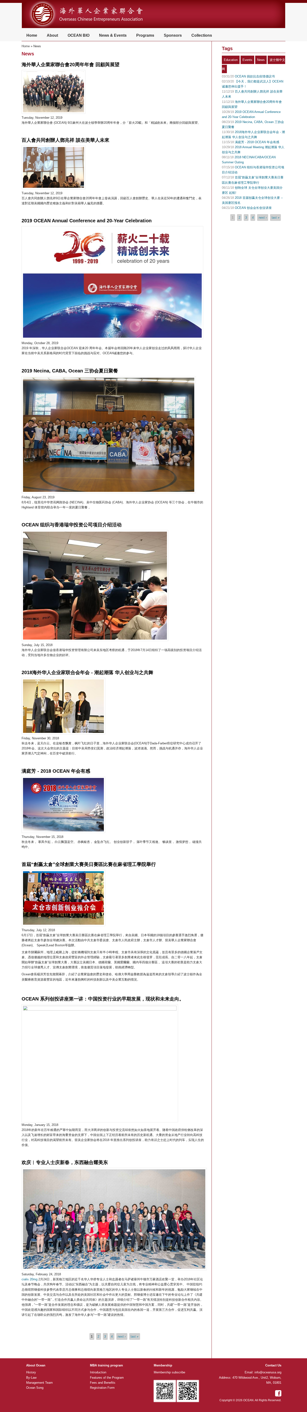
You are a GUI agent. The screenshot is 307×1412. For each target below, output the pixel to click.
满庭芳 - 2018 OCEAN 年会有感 (56, 771)
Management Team (39, 1382)
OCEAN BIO (78, 35)
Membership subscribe (169, 1372)
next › (122, 1336)
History (31, 1372)
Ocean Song (34, 1387)
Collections (201, 35)
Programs (145, 35)
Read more (33, 128)
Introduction (98, 1372)
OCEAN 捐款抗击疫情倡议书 (255, 76)
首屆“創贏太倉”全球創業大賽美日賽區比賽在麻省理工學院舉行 (89, 864)
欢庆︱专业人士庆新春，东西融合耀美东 (65, 1162)
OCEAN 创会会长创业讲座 (253, 208)
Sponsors (173, 35)
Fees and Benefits (102, 1382)
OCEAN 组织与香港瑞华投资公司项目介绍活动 (72, 524)
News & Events (113, 35)
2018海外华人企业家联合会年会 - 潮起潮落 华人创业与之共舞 (87, 672)
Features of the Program (107, 1377)
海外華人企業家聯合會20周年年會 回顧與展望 (70, 64)
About (52, 35)
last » (134, 1336)
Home (31, 35)
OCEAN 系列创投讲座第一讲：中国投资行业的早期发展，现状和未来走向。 (103, 998)
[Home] (92, 27)
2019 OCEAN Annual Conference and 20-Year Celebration (87, 220)
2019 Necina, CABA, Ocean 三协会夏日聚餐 (70, 370)
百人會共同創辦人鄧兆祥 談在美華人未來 (65, 140)
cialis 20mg (29, 1279)
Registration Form (102, 1387)
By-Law (31, 1377)
